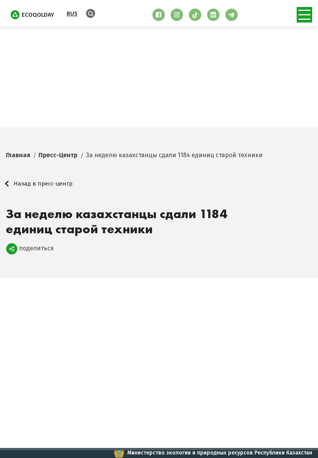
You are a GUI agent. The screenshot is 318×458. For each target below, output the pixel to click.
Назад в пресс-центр (43, 183)
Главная (18, 155)
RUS (72, 13)
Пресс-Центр (58, 155)
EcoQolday (38, 14)
